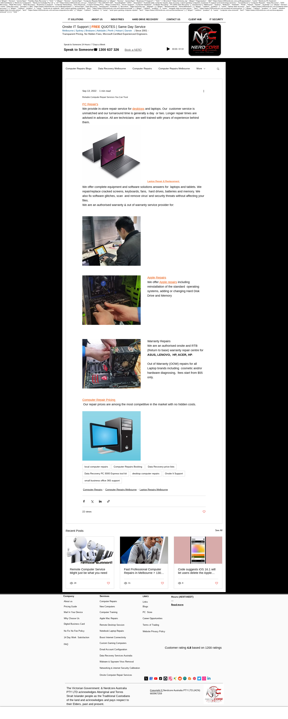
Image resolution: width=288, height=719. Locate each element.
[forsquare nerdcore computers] (170, 678)
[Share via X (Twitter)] (92, 501)
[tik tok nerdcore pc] (160, 678)
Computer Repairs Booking (128, 466)
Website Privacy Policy (154, 631)
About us (68, 601)
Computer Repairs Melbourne (174, 68)
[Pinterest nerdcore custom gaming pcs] (194, 678)
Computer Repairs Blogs (79, 68)
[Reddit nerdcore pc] (180, 678)
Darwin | (130, 30)
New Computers (107, 606)
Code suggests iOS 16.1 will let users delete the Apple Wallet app (197, 571)
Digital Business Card (74, 624)
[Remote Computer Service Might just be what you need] (90, 550)
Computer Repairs (142, 68)
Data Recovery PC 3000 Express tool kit (105, 473)
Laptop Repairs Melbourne (154, 489)
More (199, 68)
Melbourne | (68, 30)
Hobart (119, 30)
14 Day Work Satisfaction (76, 637)
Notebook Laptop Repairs (112, 631)
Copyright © (156, 690)
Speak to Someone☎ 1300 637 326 (91, 49)
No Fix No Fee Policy (74, 631)
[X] (146, 678)
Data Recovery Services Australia (116, 655)
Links (145, 602)
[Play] (168, 49)
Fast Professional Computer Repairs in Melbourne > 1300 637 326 (143, 571)
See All (218, 530)
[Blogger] (190, 678)
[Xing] (175, 678)
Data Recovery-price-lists (161, 466)
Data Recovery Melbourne (112, 68)
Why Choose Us (72, 618)
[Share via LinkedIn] (100, 501)
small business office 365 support (102, 480)
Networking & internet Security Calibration (120, 668)
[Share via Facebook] (84, 501)
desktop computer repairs (145, 473)
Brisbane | (91, 30)
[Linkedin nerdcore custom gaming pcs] (209, 678)
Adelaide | (102, 30)
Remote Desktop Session (112, 625)
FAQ (66, 644)
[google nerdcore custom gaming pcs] (151, 678)
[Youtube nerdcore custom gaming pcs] (156, 678)
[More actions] (204, 91)
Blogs (145, 606)
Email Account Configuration (113, 649)
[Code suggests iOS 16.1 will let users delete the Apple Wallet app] (198, 550)
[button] (133, 49)
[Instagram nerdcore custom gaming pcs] (204, 678)
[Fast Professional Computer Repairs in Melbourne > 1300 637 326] (144, 550)
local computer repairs (96, 466)
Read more (177, 604)
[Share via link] (108, 501)
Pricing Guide (70, 606)
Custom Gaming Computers (113, 643)
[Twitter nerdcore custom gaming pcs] (199, 678)
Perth (111, 30)
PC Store (147, 612)
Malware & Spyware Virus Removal (117, 661)
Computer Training (108, 612)
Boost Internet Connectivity (113, 637)
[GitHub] (165, 678)
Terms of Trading (151, 625)
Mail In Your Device (73, 612)
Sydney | (80, 30)
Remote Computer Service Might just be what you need (88, 571)
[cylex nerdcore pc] (185, 678)
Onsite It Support (174, 473)
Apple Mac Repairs (109, 618)
